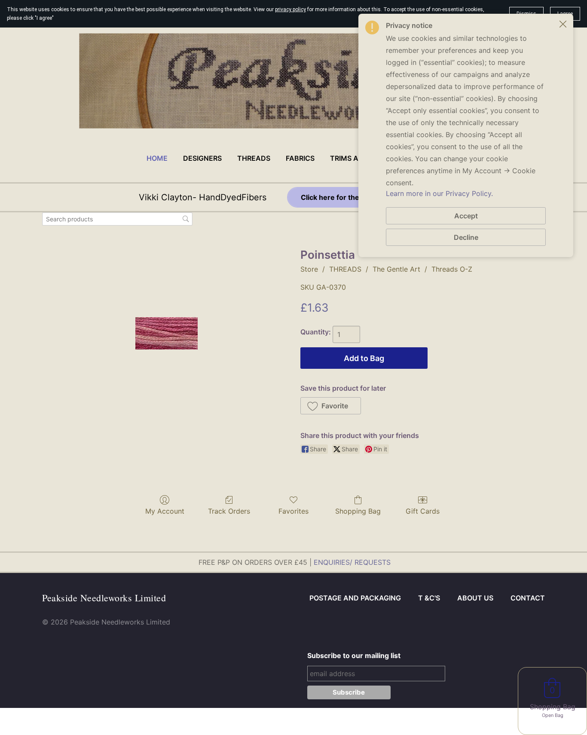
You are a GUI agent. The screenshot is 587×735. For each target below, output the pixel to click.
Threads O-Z (451, 269)
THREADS (345, 269)
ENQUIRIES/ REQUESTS (352, 562)
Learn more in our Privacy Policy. (439, 193)
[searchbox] (117, 219)
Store (309, 269)
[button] (330, 405)
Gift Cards (423, 511)
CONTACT (528, 598)
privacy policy (290, 9)
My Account (164, 511)
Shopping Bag (358, 511)
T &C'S (429, 598)
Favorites (293, 511)
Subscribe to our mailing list (354, 655)
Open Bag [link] (552, 715)
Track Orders (229, 511)
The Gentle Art (396, 269)
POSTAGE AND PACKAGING (355, 598)
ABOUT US (475, 598)
